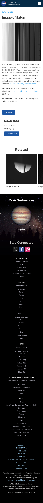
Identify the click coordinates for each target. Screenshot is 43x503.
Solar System (21, 258)
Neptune (21, 313)
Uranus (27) (21, 366)
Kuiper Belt (21, 268)
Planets (21, 282)
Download (12, 133)
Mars (21, 301)
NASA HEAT (21, 435)
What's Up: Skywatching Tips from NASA (21, 405)
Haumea (21, 329)
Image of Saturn (12, 186)
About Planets (21, 285)
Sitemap (21, 466)
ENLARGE (8, 112)
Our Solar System (21, 261)
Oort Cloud (21, 271)
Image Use (21, 457)
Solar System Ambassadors (21, 429)
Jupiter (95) (21, 360)
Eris (21, 332)
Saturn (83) (21, 363)
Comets (21, 393)
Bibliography (21, 448)
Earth (21, 298)
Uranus (21, 310)
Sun (21, 265)
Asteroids (21, 390)
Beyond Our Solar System (21, 274)
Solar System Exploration (12, 3)
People (21, 414)
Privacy (21, 454)
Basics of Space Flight (21, 426)
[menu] (39, 3)
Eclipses (21, 277)
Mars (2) (21, 357)
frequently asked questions (26, 91)
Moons (21, 344)
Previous (5, 218)
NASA (3, 3)
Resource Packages (21, 432)
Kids (21, 420)
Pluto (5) (21, 372)
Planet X (21, 338)
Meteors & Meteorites (21, 387)
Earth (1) (21, 354)
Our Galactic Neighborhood (12, 8)
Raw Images (7, 12)
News (21, 402)
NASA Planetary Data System (23, 84)
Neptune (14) (21, 369)
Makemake (22, 326)
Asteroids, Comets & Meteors (21, 377)
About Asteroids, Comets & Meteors (21, 381)
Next (38, 218)
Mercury (21, 292)
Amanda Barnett (27, 484)
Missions (21, 417)
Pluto (22, 320)
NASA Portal (21, 463)
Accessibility (21, 468)
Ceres (21, 323)
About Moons (21, 347)
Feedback (22, 451)
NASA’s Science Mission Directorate (21, 480)
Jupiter (21, 230)
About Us (21, 445)
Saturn (21, 307)
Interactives (21, 423)
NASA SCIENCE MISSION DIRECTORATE (21, 460)
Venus (21, 295)
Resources (21, 408)
